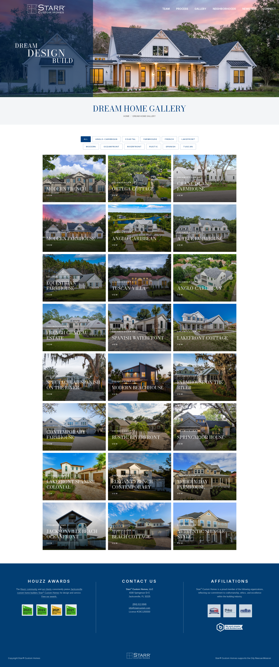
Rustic (153, 147)
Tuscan (188, 147)
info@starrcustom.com (139, 608)
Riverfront (134, 147)
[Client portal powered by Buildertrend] (229, 627)
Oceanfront (111, 147)
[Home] (46, 9)
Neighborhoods (224, 8)
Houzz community (28, 589)
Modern (91, 147)
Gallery (200, 8)
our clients (47, 589)
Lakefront (188, 139)
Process (182, 8)
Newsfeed (249, 8)
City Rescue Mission (261, 658)
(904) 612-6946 (139, 604)
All (86, 139)
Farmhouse (150, 139)
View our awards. (49, 596)
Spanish (171, 147)
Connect (269, 8)
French (169, 139)
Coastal (130, 139)
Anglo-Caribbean (106, 139)
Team (166, 8)
